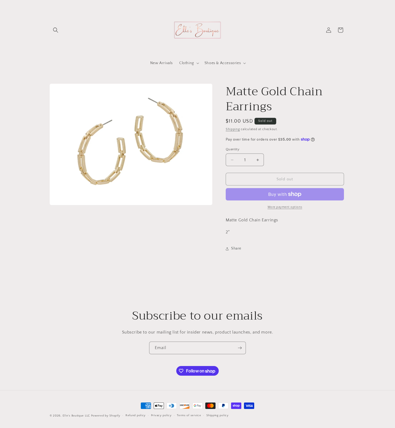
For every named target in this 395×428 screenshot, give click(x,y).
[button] (56, 30)
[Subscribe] (240, 348)
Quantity (232, 149)
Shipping (233, 129)
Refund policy (135, 415)
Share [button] (236, 248)
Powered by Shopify (105, 415)
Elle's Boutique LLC (76, 415)
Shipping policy (217, 415)
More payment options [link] (285, 207)
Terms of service (189, 415)
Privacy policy (161, 415)
